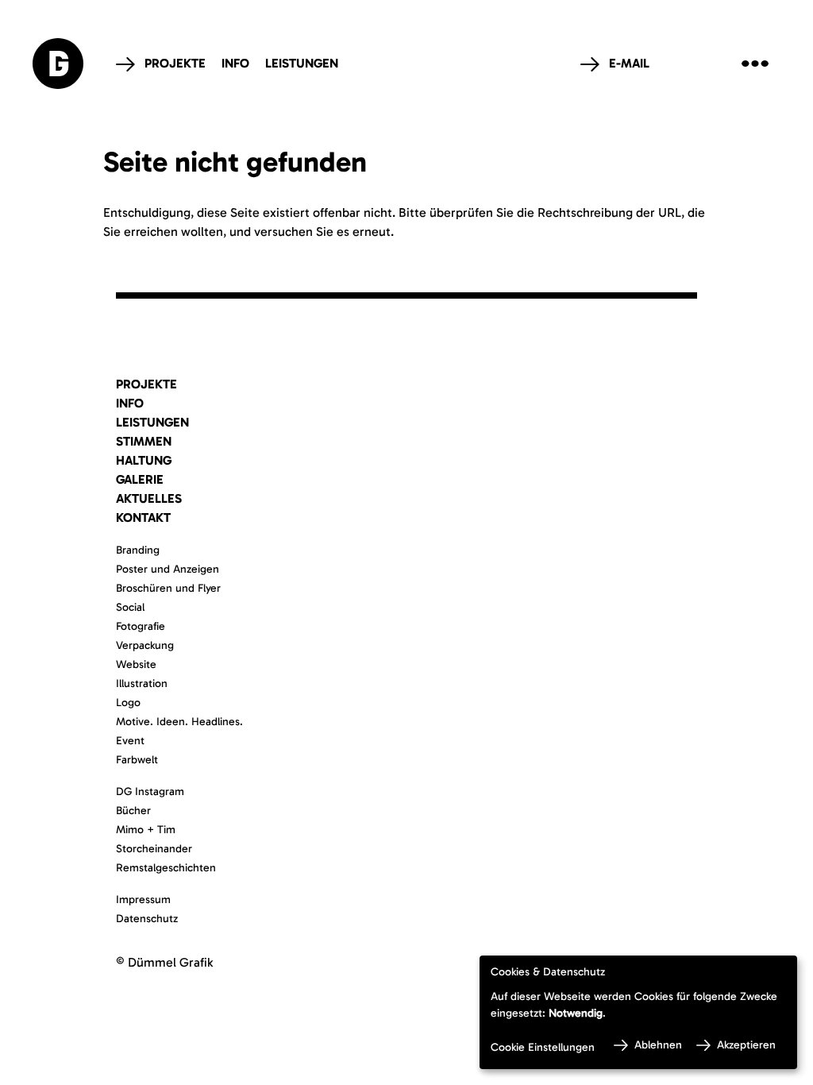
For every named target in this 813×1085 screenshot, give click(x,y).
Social (130, 607)
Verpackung (145, 645)
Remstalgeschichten (166, 868)
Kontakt (143, 517)
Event (130, 740)
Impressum (143, 899)
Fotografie (140, 626)
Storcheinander (154, 848)
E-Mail (629, 63)
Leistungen (301, 63)
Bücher (133, 810)
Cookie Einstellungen (543, 1047)
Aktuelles (149, 498)
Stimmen (143, 441)
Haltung (143, 460)
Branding (138, 550)
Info (235, 63)
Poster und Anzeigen (167, 569)
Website (136, 664)
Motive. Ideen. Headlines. (179, 721)
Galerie (140, 479)
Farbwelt (137, 759)
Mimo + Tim (145, 829)
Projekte (175, 63)
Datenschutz (147, 918)
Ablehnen (658, 1045)
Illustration (142, 683)
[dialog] (638, 1012)
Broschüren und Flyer (168, 588)
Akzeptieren (746, 1045)
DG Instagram (150, 791)
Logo (128, 702)
